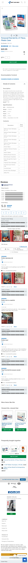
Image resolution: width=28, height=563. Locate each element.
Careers (4, 523)
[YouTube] (19, 492)
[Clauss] (19, 484)
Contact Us (4, 528)
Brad (2, 341)
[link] (9, 206)
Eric (2, 259)
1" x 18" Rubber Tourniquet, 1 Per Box (13, 464)
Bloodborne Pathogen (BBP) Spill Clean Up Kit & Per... (7, 424)
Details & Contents (9, 84)
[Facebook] (9, 492)
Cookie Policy (4, 561)
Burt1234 (3, 302)
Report (15, 286)
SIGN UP (23, 479)
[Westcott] (13, 484)
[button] (2, 2)
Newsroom (4, 525)
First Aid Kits (5, 536)
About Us (4, 521)
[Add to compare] (24, 54)
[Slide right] (16, 35)
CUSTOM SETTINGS (14, 557)
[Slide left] (11, 35)
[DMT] (14, 488)
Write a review (15, 46)
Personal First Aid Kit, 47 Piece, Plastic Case (15, 460)
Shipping (2, 51)
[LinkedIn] (14, 492)
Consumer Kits (5, 539)
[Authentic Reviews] (7, 185)
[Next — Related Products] (25, 418)
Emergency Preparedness (8, 541)
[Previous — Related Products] (3, 418)
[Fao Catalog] (11, 510)
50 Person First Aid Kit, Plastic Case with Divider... (20, 424)
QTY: (2, 57)
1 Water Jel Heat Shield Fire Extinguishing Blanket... (14, 468)
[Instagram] (16, 492)
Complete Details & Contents (10, 79)
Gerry (2, 371)
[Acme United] (9, 484)
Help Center (4, 530)
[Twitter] (12, 492)
